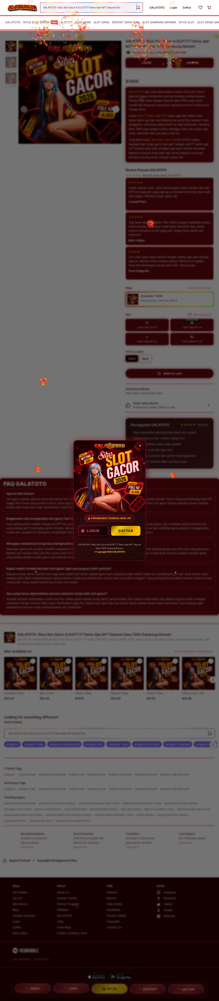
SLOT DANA (101, 22)
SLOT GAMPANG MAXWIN (159, 22)
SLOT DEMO (83, 22)
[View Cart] (209, 7)
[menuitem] (12, 22)
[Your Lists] (200, 7)
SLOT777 (66, 22)
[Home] (20, 7)
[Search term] (137, 7)
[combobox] (91, 7)
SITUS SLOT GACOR (39, 22)
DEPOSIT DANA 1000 (125, 22)
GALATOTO (12, 22)
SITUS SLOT (187, 22)
